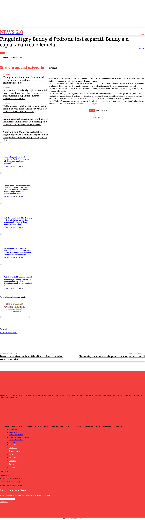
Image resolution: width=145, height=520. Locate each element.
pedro (98, 111)
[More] (82, 67)
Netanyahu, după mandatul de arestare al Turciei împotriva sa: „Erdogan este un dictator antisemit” (23, 80)
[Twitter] (68, 67)
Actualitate (6, 74)
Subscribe (4, 502)
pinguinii (105, 111)
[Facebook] (60, 67)
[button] (142, 34)
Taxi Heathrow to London (8, 333)
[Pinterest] (75, 67)
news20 (6, 57)
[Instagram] (6, 509)
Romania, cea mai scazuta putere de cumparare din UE (112, 356)
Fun (2, 53)
